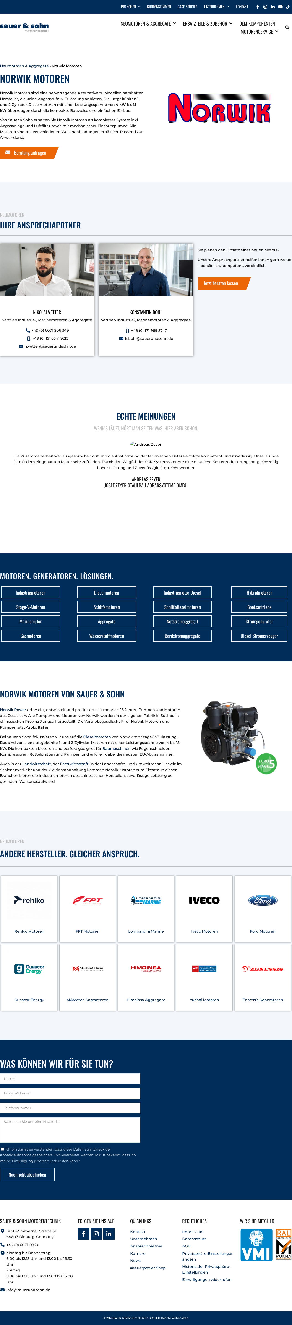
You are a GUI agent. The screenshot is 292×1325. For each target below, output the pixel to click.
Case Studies (187, 6)
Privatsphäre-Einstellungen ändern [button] (208, 1256)
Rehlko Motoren (29, 931)
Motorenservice (257, 31)
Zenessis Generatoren (262, 1000)
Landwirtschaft (36, 764)
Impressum (193, 1232)
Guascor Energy (29, 1000)
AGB (186, 1246)
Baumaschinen (117, 748)
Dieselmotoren (97, 737)
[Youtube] (280, 7)
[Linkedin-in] (273, 7)
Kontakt (242, 6)
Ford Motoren (263, 931)
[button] (287, 27)
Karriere (138, 1253)
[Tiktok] (288, 7)
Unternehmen (214, 6)
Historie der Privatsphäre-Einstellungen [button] (206, 1269)
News (135, 1260)
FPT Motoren (87, 931)
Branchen (128, 6)
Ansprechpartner (146, 1246)
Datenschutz (194, 1239)
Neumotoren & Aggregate (146, 23)
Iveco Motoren (204, 931)
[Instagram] (265, 7)
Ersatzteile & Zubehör (205, 23)
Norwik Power (13, 710)
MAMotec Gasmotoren (88, 1000)
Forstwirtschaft (74, 764)
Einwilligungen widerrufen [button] (207, 1279)
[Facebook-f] (258, 7)
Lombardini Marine (146, 931)
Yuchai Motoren (204, 1000)
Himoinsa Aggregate (146, 1000)
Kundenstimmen (159, 6)
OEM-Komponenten (257, 23)
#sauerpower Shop (148, 1268)
